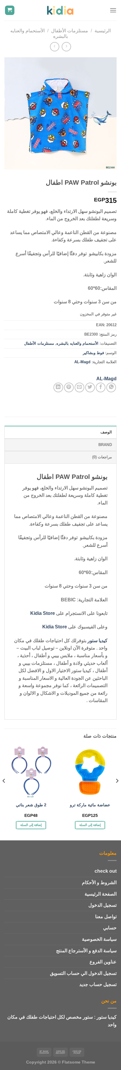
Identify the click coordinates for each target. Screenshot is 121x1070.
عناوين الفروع (103, 961)
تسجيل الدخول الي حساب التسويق (83, 973)
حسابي (110, 927)
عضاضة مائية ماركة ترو (90, 805)
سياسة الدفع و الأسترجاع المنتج (86, 950)
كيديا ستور (97, 640)
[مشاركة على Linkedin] (58, 387)
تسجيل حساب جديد (98, 984)
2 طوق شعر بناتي (31, 805)
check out (106, 871)
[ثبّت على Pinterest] (69, 387)
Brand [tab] (105, 445)
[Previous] (117, 792)
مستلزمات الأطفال (69, 30)
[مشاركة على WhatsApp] (111, 387)
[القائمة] (113, 10)
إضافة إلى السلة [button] (90, 825)
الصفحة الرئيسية (101, 893)
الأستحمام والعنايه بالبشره (77, 343)
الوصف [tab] (106, 432)
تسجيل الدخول (102, 905)
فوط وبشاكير (93, 353)
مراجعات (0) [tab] (102, 457)
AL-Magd (82, 362)
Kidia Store (42, 613)
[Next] (4, 792)
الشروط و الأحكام (99, 882)
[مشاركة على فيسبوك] (100, 387)
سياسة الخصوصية (99, 939)
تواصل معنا (106, 916)
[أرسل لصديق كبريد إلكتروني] (79, 387)
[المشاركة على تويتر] (90, 387)
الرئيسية (103, 30)
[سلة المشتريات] (10, 10)
